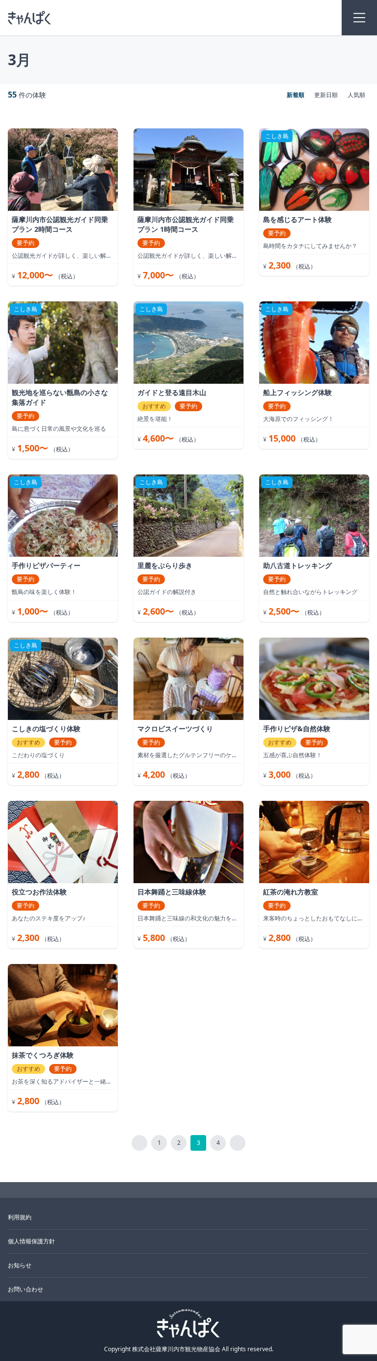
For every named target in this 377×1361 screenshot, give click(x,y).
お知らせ (19, 1265)
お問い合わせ (25, 1289)
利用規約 (19, 1217)
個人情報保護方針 (31, 1241)
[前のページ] (139, 1143)
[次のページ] (237, 1143)
